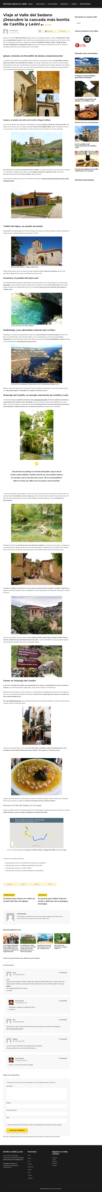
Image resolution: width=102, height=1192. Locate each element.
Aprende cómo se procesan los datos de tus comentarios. (44, 1136)
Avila (29, 1155)
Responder (64, 972)
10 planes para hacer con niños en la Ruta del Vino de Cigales (19, 899)
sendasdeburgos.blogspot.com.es (27, 341)
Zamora (30, 1175)
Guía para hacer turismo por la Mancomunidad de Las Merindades (25, 870)
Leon (29, 1161)
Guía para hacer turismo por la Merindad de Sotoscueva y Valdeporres (26, 863)
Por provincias (52, 4)
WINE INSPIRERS (85, 4)
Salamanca (30, 1166)
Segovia (30, 1169)
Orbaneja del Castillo (40, 400)
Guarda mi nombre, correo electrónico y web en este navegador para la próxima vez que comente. (35, 1125)
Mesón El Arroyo (16, 701)
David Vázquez (19, 1001)
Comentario (10, 1086)
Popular (74, 4)
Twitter (54, 1159)
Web (7, 1117)
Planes (30, 4)
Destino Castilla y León (15, 4)
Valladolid (30, 1178)
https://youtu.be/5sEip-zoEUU (14, 1029)
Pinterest (54, 1163)
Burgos (29, 1158)
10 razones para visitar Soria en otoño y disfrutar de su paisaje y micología (53, 901)
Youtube (54, 1165)
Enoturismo (64, 4)
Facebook (54, 1157)
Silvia (14, 972)
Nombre (9, 1103)
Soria (29, 1172)
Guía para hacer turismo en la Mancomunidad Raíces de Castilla (24, 865)
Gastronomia (40, 4)
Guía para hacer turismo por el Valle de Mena (18, 868)
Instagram (54, 1161)
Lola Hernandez (21, 914)
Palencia (30, 1164)
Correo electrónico (12, 1110)
